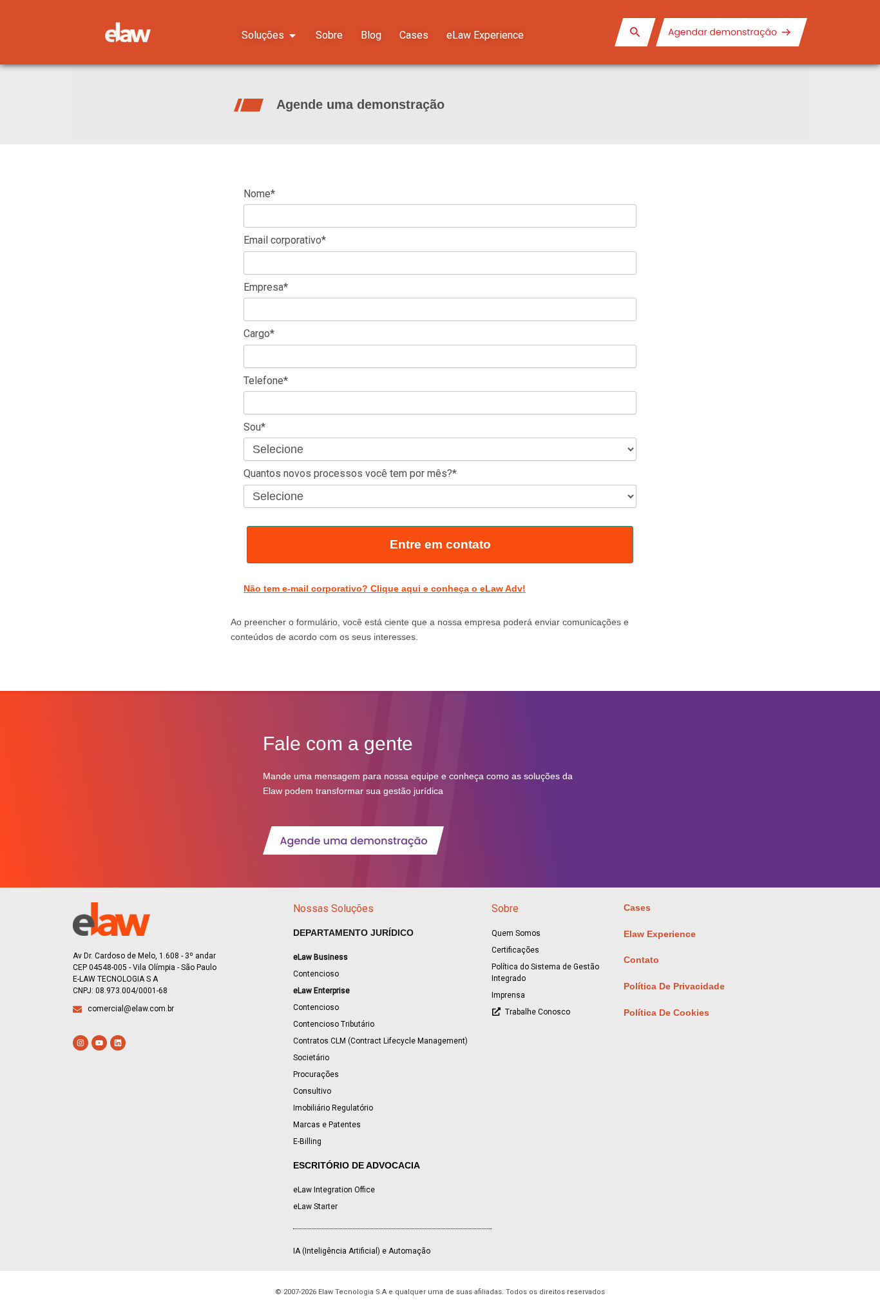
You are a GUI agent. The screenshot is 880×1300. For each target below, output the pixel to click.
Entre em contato (440, 544)
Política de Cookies (666, 1012)
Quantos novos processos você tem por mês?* (350, 473)
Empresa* (266, 287)
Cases (637, 907)
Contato (641, 960)
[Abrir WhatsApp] (847, 1267)
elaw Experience (660, 934)
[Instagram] (80, 1043)
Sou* (254, 427)
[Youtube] (99, 1043)
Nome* (259, 194)
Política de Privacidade (674, 986)
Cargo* (259, 333)
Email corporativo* (285, 240)
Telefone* (266, 380)
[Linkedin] (118, 1043)
